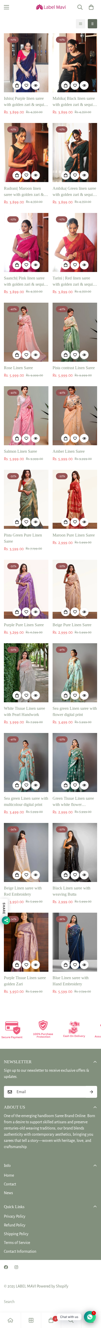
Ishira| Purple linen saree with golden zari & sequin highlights (25, 102)
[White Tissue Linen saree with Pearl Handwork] (26, 672)
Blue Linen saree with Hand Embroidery (71, 981)
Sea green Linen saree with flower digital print (75, 711)
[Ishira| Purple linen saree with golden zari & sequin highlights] (26, 62)
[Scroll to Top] (91, 1301)
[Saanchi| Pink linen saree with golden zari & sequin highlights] (26, 242)
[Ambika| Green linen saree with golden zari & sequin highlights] (75, 152)
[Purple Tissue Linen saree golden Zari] (26, 942)
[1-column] (80, 23)
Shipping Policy (16, 1234)
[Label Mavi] (50, 7)
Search (9, 1302)
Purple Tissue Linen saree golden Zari (25, 981)
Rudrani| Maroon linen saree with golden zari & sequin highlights (24, 192)
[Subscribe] (91, 1092)
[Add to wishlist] (26, 85)
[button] (91, 7)
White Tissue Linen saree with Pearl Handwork (24, 711)
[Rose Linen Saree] (26, 332)
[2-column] (92, 23)
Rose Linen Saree (18, 368)
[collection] (31, 1320)
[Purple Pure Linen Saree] (26, 589)
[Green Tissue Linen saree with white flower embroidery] (75, 762)
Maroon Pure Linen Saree (74, 535)
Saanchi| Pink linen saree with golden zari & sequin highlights (25, 281)
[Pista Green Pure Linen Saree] (26, 499)
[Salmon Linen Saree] (26, 415)
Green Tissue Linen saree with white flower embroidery (73, 802)
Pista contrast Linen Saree (74, 368)
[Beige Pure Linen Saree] (75, 589)
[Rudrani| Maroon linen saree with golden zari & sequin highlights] (26, 152)
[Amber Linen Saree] (75, 415)
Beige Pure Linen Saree (72, 625)
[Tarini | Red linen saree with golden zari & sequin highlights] (75, 242)
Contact (10, 1184)
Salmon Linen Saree (20, 451)
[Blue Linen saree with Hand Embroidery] (75, 942)
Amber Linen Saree (69, 451)
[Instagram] (16, 1267)
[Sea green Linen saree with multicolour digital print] (26, 762)
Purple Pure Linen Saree (24, 625)
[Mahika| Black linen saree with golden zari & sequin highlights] (75, 62)
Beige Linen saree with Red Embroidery (23, 891)
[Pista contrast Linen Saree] (75, 332)
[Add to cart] (16, 85)
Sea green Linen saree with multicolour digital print (26, 801)
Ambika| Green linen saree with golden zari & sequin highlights (74, 192)
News (8, 1193)
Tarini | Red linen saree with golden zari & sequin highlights (74, 281)
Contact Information (20, 1251)
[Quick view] (35, 85)
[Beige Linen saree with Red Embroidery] (26, 852)
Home (9, 1175)
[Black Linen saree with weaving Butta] (75, 852)
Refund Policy (14, 1225)
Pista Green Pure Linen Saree (23, 538)
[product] (10, 1320)
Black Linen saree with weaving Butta (71, 891)
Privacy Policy (14, 1216)
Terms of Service (17, 1243)
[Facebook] (6, 1267)
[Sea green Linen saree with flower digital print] (75, 672)
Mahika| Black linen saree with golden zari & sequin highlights (74, 102)
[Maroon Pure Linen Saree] (75, 499)
